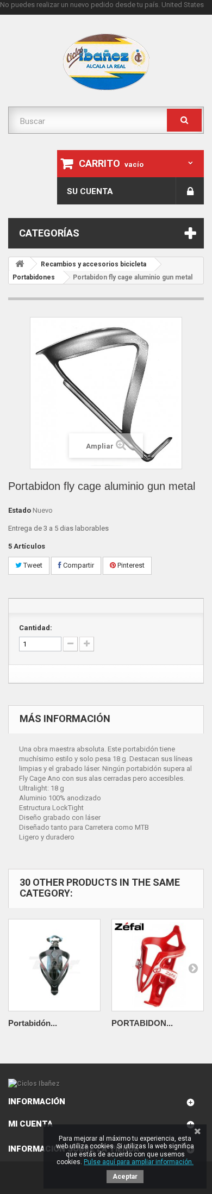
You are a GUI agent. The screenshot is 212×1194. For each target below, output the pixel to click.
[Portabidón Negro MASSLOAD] (54, 965)
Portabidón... (32, 1023)
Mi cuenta (30, 1124)
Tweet (32, 565)
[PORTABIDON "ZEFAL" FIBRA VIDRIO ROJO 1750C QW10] (157, 965)
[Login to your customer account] (190, 190)
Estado (19, 510)
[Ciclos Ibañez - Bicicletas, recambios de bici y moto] (106, 62)
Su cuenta (90, 191)
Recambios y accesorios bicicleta (93, 264)
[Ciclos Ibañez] (106, 1084)
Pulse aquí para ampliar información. (139, 1162)
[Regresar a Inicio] (19, 264)
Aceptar (125, 1176)
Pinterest (130, 565)
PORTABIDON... (142, 1023)
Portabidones (34, 277)
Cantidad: (35, 628)
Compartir (77, 565)
